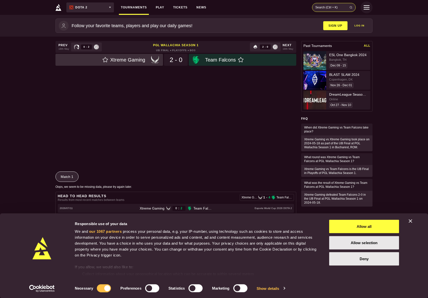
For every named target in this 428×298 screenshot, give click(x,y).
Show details (268, 288)
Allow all (364, 226)
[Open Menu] (367, 7)
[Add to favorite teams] (105, 60)
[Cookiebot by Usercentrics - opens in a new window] (42, 288)
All (367, 45)
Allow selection (364, 242)
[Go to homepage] (58, 7)
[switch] (152, 288)
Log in (359, 25)
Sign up (335, 25)
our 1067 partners (105, 231)
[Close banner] (410, 221)
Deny (364, 259)
